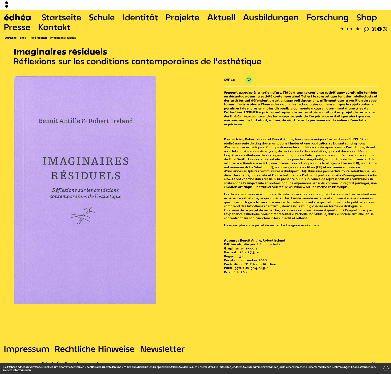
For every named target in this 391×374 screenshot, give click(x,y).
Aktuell (221, 17)
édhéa (17, 17)
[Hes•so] (368, 362)
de (358, 28)
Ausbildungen (271, 17)
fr (342, 28)
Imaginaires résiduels (63, 37)
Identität (140, 17)
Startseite (61, 17)
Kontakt (54, 27)
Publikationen (38, 37)
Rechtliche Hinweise (95, 348)
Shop (366, 17)
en (350, 28)
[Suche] (366, 28)
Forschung (327, 17)
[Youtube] (379, 28)
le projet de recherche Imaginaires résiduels (285, 225)
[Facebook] (374, 28)
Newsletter (162, 348)
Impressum (26, 348)
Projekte (182, 17)
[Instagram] (385, 28)
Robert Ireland (256, 139)
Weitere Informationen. (17, 370)
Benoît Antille (282, 139)
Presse (17, 27)
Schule (102, 17)
